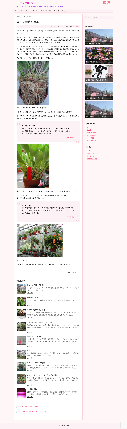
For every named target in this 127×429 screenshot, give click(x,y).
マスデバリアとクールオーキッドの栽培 (42, 375)
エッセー (90, 127)
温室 (28, 350)
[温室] (21, 354)
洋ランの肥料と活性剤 (35, 285)
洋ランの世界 (25, 2)
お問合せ (63, 11)
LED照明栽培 (32, 389)
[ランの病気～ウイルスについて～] (21, 326)
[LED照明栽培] (21, 393)
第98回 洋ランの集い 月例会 (29, 406)
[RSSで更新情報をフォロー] (108, 2)
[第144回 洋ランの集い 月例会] (99, 91)
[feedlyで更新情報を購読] (104, 2)
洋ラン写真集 (40, 11)
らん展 (32, 11)
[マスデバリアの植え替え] (21, 313)
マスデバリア (74, 272)
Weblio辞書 (71, 137)
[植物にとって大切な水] (21, 340)
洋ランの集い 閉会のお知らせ (96, 80)
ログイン (90, 151)
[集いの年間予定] (99, 55)
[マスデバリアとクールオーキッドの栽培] (21, 379)
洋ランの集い (24, 11)
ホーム (17, 11)
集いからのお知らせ (93, 43)
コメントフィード (93, 156)
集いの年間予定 (91, 62)
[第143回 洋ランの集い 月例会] (99, 109)
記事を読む (30, 293)
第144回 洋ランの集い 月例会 (96, 98)
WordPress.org (92, 159)
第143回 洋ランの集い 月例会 (96, 116)
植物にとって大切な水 (35, 336)
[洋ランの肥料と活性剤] (21, 289)
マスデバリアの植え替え (36, 310)
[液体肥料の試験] (21, 301)
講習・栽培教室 (92, 140)
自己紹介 (56, 11)
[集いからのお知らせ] (99, 37)
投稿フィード (91, 153)
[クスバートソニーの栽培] (21, 366)
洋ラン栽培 (48, 11)
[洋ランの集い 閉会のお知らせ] (99, 73)
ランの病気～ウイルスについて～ (39, 322)
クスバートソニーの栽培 (36, 363)
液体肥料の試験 (32, 298)
